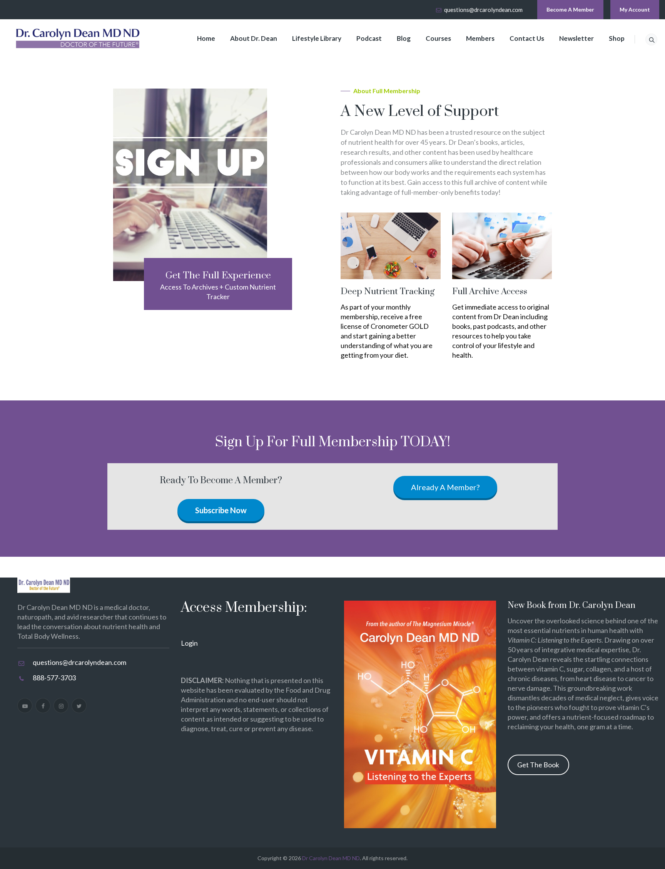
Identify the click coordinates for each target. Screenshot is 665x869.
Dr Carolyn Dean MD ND (331, 858)
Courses (438, 38)
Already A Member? (445, 487)
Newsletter (576, 38)
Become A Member (570, 9)
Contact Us (527, 38)
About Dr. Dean (253, 38)
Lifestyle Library (316, 38)
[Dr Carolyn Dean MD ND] (78, 38)
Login (189, 643)
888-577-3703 (54, 677)
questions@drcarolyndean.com (483, 9)
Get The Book (538, 764)
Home (206, 38)
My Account (635, 9)
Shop (617, 38)
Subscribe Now (221, 510)
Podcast (369, 38)
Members (480, 38)
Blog (404, 38)
